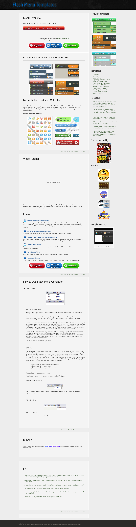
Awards (94, 165)
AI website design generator (59, 524)
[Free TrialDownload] (54, 45)
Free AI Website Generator (46, 524)
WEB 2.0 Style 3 (98, 93)
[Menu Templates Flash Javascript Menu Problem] (67, 130)
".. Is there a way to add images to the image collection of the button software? (46, 488)
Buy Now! (63, 151)
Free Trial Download (73, 151)
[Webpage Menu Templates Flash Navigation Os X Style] (39, 130)
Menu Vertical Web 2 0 (99, 85)
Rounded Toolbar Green (100, 81)
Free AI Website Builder (24, 524)
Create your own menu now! (54, 40)
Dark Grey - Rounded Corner (101, 90)
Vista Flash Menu (63, 38)
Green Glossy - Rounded (100, 91)
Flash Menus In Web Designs (101, 83)
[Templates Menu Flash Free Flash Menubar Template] (103, 25)
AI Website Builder (35, 524)
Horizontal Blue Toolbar (99, 88)
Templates (96, 71)
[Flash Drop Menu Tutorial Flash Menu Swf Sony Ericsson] (104, 247)
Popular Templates (100, 14)
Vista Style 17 (97, 78)
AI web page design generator (74, 524)
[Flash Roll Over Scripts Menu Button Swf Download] (66, 71)
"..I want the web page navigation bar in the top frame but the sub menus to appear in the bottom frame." (54, 485)
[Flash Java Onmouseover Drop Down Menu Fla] (41, 88)
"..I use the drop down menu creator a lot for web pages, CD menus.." (105, 122)
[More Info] (71, 45)
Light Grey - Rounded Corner (101, 79)
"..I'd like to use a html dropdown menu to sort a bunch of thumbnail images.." (104, 127)
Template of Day (99, 224)
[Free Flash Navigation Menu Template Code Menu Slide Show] (41, 71)
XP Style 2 (96, 76)
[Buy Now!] (36, 45)
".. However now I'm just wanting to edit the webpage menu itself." (43, 496)
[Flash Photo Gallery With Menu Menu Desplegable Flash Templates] (103, 59)
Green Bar (96, 74)
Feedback (95, 98)
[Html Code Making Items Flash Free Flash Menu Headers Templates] (66, 88)
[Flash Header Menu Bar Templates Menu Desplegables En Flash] (103, 42)
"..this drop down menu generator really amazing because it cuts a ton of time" (104, 117)
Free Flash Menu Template (101, 86)
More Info (82, 151)
